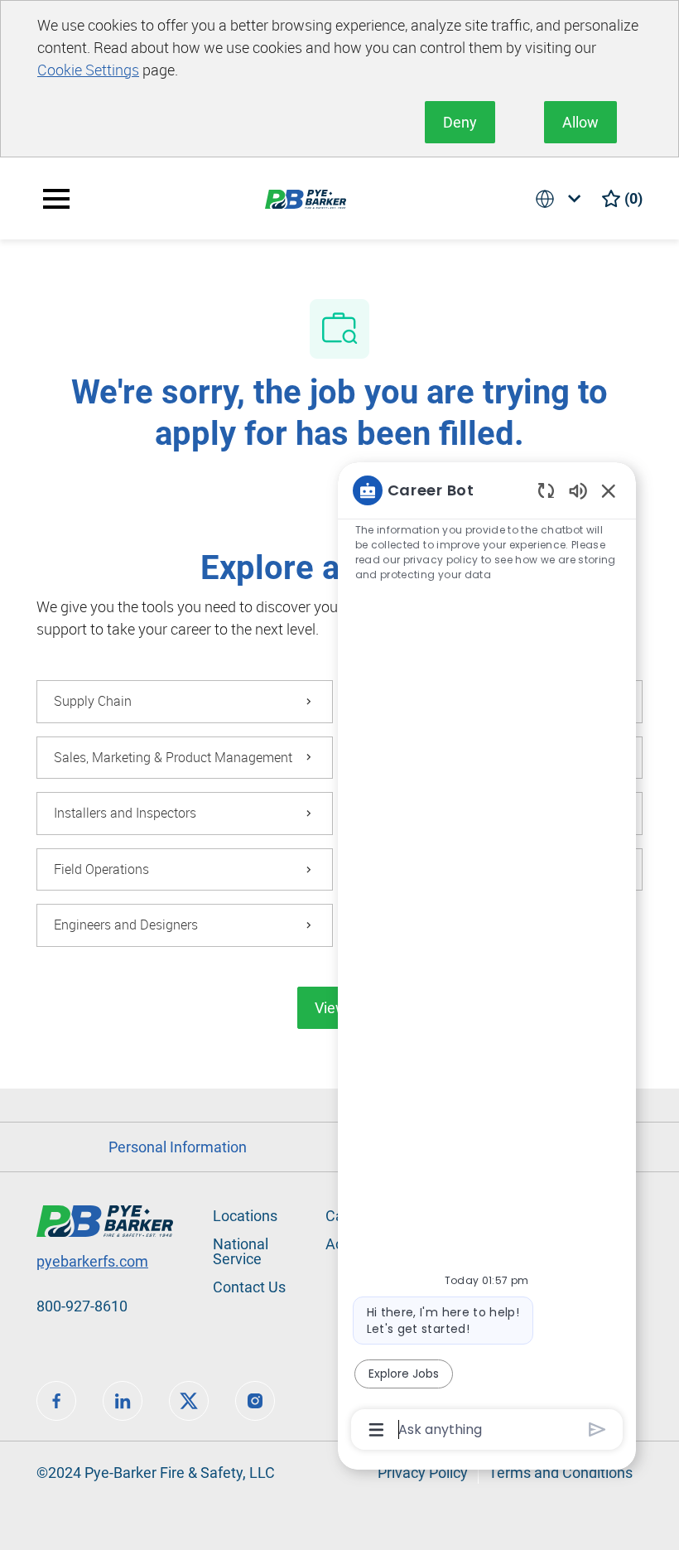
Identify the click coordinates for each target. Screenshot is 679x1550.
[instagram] (255, 1401)
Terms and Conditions (561, 1472)
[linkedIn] (122, 1401)
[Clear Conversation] (546, 490)
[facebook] (56, 1401)
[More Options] (376, 1430)
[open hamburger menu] (56, 199)
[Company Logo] (305, 197)
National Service (240, 1251)
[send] (597, 1429)
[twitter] (189, 1401)
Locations (245, 1215)
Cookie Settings (88, 70)
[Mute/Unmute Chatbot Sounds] (578, 490)
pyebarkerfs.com (92, 1261)
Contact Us (249, 1287)
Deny (460, 122)
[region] (487, 958)
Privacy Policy (423, 1472)
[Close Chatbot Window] (608, 490)
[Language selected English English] (561, 198)
